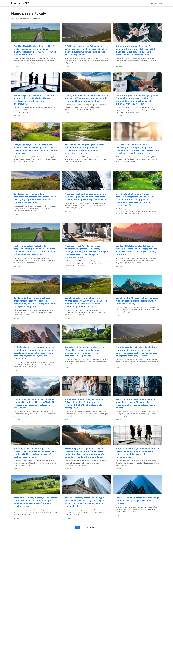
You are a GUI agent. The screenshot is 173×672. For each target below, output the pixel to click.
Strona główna (156, 3)
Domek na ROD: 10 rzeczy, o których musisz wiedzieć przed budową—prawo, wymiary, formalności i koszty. (137, 301)
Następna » (91, 527)
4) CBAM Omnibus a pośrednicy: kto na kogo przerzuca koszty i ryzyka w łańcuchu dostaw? (137, 501)
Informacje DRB (20, 3)
